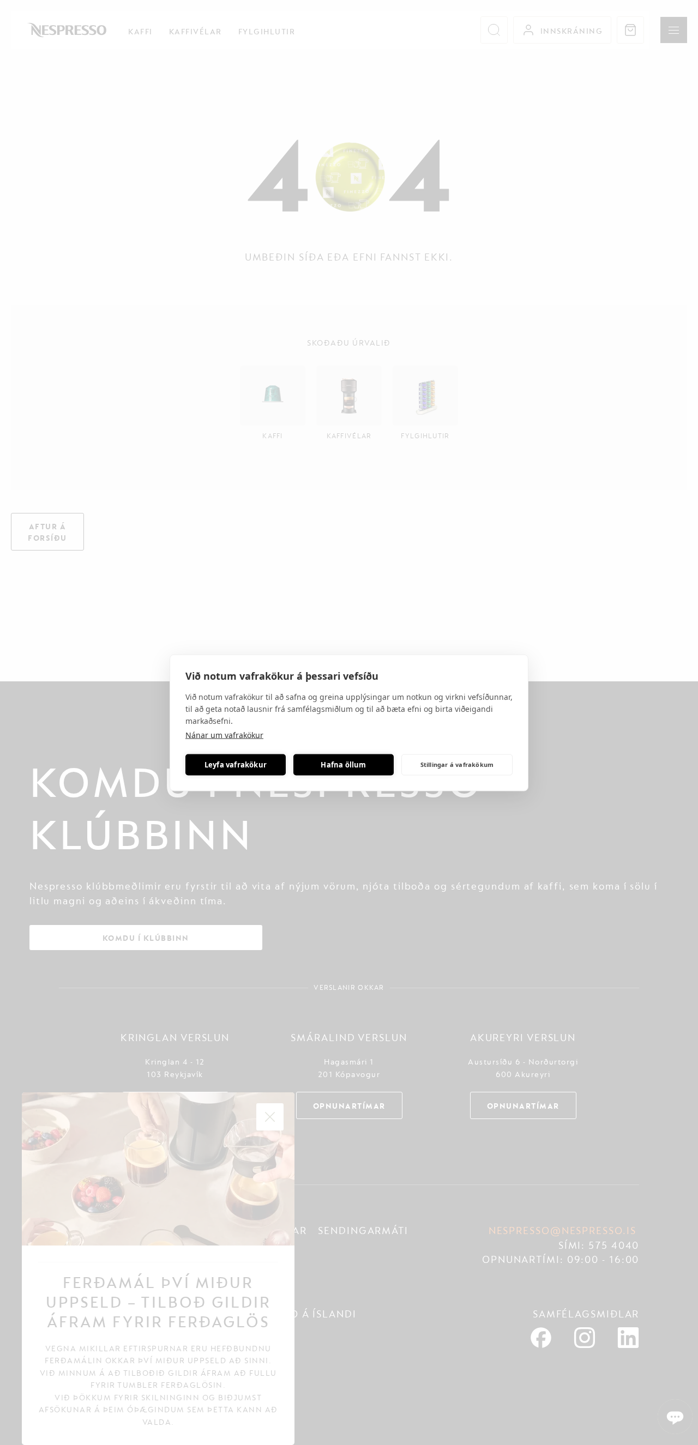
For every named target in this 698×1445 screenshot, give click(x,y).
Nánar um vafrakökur (224, 734)
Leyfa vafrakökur (235, 765)
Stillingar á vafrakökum (457, 764)
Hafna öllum (343, 765)
